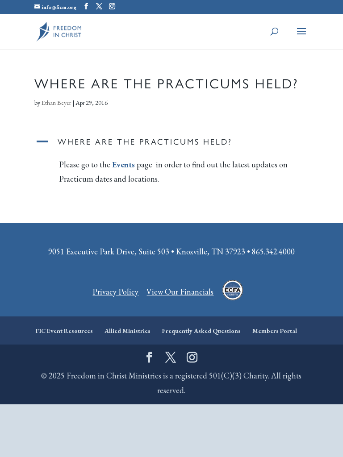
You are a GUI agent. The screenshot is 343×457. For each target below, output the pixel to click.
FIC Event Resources (64, 331)
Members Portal (274, 331)
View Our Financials (179, 292)
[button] (171, 143)
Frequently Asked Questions (201, 331)
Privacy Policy (115, 292)
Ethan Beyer (56, 103)
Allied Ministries (128, 331)
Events (123, 164)
